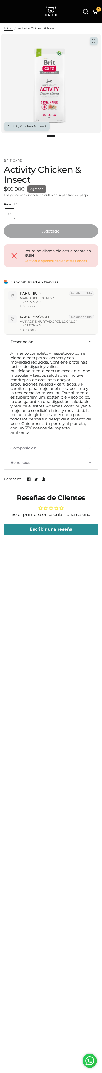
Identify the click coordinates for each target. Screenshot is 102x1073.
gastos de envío (22, 195)
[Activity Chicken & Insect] (94, 41)
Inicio (8, 28)
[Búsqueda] (85, 11)
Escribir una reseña (51, 529)
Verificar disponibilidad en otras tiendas (55, 261)
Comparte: (13, 479)
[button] (51, 342)
